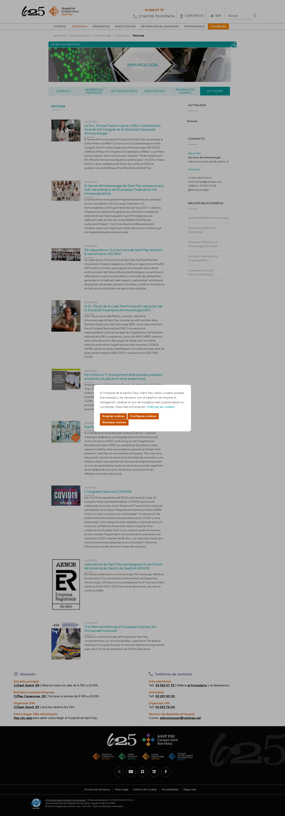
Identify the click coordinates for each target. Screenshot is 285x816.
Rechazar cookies (114, 422)
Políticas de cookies (161, 407)
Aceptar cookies (113, 416)
